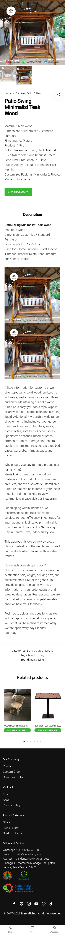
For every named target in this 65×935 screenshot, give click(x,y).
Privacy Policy (11, 805)
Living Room (11, 827)
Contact (8, 766)
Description (32, 214)
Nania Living (13, 474)
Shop (6, 794)
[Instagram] (29, 904)
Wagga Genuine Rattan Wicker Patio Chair (25, 725)
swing (40, 655)
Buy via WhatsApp (17, 730)
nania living (37, 659)
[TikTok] (51, 904)
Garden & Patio (24, 93)
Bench (39, 93)
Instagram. (50, 498)
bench (32, 655)
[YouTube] (36, 904)
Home (8, 93)
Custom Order (12, 771)
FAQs (6, 800)
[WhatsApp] (44, 904)
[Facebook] (14, 904)
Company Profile (13, 777)
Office (6, 822)
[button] (18, 192)
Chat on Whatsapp (18, 192)
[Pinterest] (21, 904)
